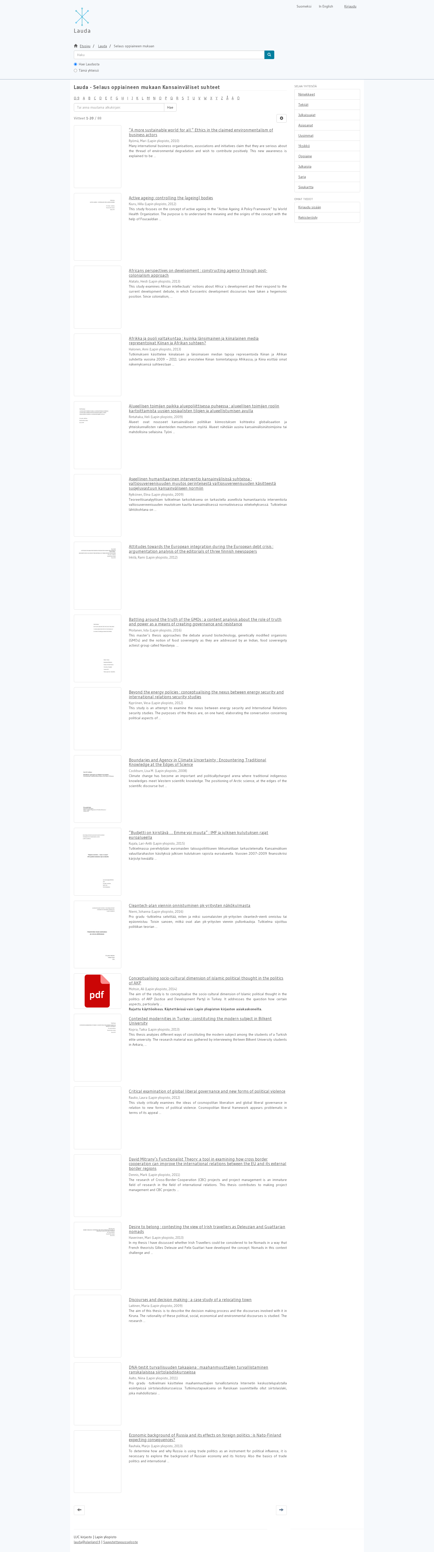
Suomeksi (304, 6)
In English (326, 6)
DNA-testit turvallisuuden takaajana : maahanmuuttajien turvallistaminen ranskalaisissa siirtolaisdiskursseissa (198, 1369)
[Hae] (269, 55)
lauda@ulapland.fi (87, 1542)
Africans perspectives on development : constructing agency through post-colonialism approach (198, 273)
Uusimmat (305, 135)
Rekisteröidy (307, 217)
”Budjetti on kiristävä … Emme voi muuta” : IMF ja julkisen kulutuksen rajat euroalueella (198, 835)
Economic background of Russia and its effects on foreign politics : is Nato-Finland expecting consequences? (205, 1437)
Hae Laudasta (89, 64)
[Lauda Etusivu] (92, 17)
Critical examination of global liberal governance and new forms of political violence (207, 1091)
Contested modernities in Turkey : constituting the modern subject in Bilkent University (200, 1021)
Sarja (302, 176)
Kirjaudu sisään (309, 207)
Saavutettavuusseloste (120, 1542)
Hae (170, 107)
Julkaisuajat (306, 115)
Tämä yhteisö (89, 70)
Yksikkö (304, 146)
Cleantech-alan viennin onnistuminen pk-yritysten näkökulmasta (189, 905)
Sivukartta (305, 187)
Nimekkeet (306, 94)
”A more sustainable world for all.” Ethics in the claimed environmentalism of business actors (201, 132)
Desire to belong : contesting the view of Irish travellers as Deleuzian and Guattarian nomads (207, 1229)
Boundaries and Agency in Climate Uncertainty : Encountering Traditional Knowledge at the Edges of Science (197, 762)
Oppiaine (305, 156)
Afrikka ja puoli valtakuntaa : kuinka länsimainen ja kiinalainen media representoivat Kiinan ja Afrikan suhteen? (194, 341)
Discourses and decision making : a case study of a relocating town (190, 1299)
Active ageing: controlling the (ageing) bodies (171, 197)
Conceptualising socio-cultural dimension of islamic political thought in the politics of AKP (206, 980)
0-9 (76, 98)
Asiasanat (305, 125)
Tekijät (303, 104)
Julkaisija (304, 166)
